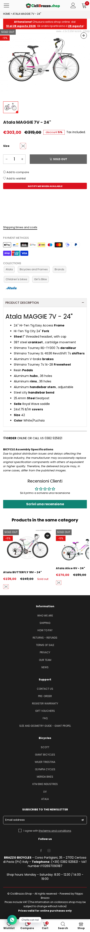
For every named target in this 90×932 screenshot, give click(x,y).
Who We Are (45, 615)
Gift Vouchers (45, 711)
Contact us (45, 689)
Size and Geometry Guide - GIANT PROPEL (45, 726)
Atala (9, 269)
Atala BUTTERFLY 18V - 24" (22, 572)
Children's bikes (16, 279)
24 (6, 586)
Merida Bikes (45, 776)
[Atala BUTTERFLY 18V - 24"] (27, 547)
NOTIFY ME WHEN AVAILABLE (45, 186)
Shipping (45, 623)
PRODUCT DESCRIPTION (22, 303)
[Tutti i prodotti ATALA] (11, 288)
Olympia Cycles (45, 769)
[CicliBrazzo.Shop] (43, 5)
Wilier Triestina (45, 762)
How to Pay (45, 630)
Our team (45, 660)
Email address (15, 820)
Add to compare (17, 172)
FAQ (45, 718)
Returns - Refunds (45, 637)
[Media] (84, 35)
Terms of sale (45, 645)
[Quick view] (47, 536)
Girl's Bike (40, 279)
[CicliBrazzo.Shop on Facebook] (41, 850)
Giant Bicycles (45, 754)
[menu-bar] (9, 5)
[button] (6, 159)
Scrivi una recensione (45, 504)
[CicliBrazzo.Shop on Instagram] (48, 850)
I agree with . (47, 831)
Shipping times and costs (20, 227)
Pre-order (45, 696)
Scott (45, 747)
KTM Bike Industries (45, 784)
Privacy (45, 652)
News (45, 667)
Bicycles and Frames (34, 269)
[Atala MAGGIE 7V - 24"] (45, 63)
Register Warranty (45, 703)
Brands (59, 269)
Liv (45, 791)
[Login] (73, 5)
